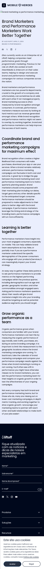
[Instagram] (12, 497)
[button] (40, 4)
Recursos (6, 532)
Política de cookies (31, 557)
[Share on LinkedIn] (11, 49)
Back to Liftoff (4, 5)
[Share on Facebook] (15, 49)
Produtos (6, 512)
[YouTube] (16, 497)
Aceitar (12, 564)
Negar (31, 564)
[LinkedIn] (3, 497)
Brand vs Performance (11, 44)
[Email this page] (3, 49)
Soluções (6, 522)
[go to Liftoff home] (20, 5)
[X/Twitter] (7, 497)
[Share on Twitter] (7, 49)
